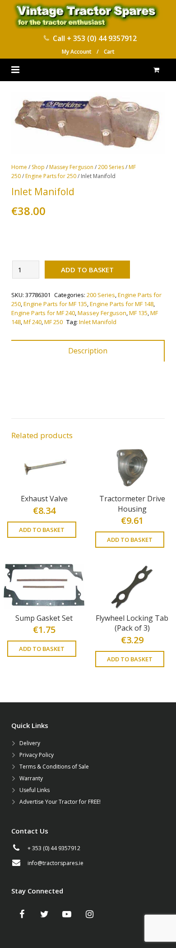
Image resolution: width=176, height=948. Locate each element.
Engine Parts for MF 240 (43, 313)
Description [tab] (87, 351)
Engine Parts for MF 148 (121, 304)
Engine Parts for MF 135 (55, 304)
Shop (38, 167)
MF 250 (53, 322)
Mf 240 (32, 322)
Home (19, 167)
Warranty (31, 778)
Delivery (29, 743)
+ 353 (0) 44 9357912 (102, 38)
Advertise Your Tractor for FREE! (60, 802)
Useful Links (34, 790)
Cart (109, 51)
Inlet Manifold (97, 322)
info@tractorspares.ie (55, 863)
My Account (77, 51)
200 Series (111, 167)
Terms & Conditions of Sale (54, 766)
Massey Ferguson (71, 167)
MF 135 (138, 313)
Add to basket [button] (42, 530)
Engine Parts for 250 (50, 176)
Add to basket (87, 269)
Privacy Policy (36, 755)
